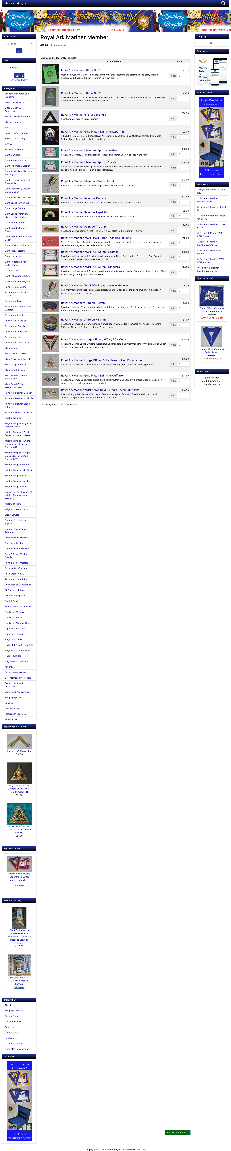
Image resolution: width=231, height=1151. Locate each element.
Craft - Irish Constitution (17, 245)
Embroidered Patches (16, 672)
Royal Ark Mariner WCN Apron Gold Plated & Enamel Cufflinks (100, 390)
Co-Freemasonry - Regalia (18, 677)
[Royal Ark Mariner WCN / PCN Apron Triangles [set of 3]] (50, 241)
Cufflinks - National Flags (17, 623)
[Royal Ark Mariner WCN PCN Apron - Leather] (50, 255)
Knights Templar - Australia (18, 481)
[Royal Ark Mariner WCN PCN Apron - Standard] (50, 270)
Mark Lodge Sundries (15, 364)
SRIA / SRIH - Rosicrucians (18, 606)
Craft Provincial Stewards (18, 197)
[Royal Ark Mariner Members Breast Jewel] (50, 183)
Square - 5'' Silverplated (19, 751)
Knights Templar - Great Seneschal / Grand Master (18, 434)
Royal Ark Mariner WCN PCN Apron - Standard (90, 267)
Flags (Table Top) (13, 656)
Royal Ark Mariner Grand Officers (17, 405)
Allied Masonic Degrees (17, 537)
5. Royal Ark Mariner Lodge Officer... (211, 226)
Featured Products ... (15, 714)
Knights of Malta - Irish (16, 509)
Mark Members (12, 348)
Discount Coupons (14, 1043)
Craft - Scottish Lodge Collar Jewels (16, 263)
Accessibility (11, 1027)
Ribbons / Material (14, 149)
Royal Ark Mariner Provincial (19, 398)
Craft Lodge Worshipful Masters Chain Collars (16, 215)
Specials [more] (205, 278)
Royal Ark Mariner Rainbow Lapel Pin (84, 212)
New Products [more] (15, 726)
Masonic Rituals (13, 122)
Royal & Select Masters (16, 562)
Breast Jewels (12, 514)
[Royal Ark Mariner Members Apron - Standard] (50, 165)
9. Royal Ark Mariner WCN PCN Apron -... (210, 261)
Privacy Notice (12, 1016)
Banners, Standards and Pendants (17, 95)
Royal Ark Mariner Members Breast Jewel (87, 181)
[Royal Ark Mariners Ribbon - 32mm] (50, 306)
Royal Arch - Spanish (15, 326)
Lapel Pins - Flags (14, 634)
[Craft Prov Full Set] (19, 1101)
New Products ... (13, 708)
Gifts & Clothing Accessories (13, 109)
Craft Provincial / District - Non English (18, 173)
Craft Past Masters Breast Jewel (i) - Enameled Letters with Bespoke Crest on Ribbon (19, 936)
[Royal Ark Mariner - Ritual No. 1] (50, 74)
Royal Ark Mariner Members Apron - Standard (90, 162)
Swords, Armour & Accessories (14, 685)
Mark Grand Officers (15, 370)
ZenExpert (141, 1149)
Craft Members (12, 155)
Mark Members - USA (16, 353)
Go (19, 51)
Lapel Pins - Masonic (15, 628)
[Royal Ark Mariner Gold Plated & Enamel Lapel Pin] (50, 135)
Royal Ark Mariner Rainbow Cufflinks (84, 198)
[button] (223, 3)
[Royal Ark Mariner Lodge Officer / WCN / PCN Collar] (50, 343)
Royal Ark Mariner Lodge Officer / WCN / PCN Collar (94, 339)
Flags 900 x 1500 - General (19, 645)
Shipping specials (13, 697)
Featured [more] (12, 900)
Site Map (9, 1038)
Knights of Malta (13, 503)
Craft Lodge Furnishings (17, 202)
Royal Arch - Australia (16, 331)
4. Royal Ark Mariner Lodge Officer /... (211, 217)
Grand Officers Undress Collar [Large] (212, 351)
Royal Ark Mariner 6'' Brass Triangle (83, 114)
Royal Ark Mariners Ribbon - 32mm (83, 302)
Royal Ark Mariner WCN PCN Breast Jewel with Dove (94, 285)
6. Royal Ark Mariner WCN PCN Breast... (210, 235)
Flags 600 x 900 (13, 639)
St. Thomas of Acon (15, 590)
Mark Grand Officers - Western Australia (16, 386)
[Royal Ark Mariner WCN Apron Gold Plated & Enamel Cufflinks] (50, 393)
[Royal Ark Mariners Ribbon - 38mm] (50, 323)
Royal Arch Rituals (14, 301)
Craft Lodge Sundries (15, 208)
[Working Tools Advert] (212, 70)
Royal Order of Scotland (17, 568)
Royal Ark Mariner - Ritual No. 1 (80, 70)
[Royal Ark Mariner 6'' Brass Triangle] (50, 116)
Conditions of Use (14, 1021)
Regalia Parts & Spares (16, 133)
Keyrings (9, 666)
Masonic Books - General (17, 116)
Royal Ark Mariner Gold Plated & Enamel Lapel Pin (92, 131)
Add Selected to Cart (178, 1132)
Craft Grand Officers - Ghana (16, 229)
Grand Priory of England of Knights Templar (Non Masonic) (18, 495)
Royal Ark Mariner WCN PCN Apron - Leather (89, 251)
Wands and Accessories (17, 692)
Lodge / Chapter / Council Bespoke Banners (19, 980)
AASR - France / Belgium (17, 281)
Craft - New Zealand (15, 250)
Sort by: (44, 44)
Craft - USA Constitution (17, 276)
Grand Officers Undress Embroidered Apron (212, 310)
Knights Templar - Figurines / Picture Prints (18, 425)
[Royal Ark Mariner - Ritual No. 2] (50, 96)
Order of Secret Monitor (17, 548)
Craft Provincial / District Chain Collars (17, 182)
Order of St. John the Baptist (15, 522)
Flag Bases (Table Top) (16, 661)
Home (11, 3)
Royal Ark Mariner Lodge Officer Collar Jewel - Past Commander (102, 360)
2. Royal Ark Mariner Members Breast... (207, 200)
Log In (22, 3)
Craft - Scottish (13, 256)
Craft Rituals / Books (15, 160)
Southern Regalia (113, 1149)
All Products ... (12, 719)
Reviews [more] (12, 848)
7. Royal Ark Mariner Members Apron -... (207, 243)
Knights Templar (13, 418)
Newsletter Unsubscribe (17, 1049)
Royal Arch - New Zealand (18, 342)
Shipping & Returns (14, 1010)
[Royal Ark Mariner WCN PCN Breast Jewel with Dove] (50, 289)
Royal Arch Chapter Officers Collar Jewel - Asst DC (19, 829)
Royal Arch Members (15, 287)
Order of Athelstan (14, 543)
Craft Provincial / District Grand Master (17, 190)
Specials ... (10, 703)
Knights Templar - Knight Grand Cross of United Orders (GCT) (17, 455)
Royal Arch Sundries (15, 315)
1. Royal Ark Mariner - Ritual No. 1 (211, 191)
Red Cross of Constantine (18, 584)
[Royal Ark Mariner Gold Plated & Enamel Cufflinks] (50, 379)
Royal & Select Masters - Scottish (17, 556)
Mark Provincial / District (17, 359)
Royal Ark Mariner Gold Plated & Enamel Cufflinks (92, 375)
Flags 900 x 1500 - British (18, 650)
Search (19, 75)
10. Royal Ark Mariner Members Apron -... (208, 269)
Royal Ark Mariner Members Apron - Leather (89, 150)
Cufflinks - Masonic (14, 612)
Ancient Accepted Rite (16, 579)
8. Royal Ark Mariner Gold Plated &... (210, 252)
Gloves (8, 144)
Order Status (11, 1032)
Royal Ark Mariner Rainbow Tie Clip (83, 226)
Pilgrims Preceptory (15, 595)
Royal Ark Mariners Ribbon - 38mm (83, 319)
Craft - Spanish (12, 270)
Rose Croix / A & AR (15, 573)
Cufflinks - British (13, 617)
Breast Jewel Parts (14, 102)
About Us (9, 1005)
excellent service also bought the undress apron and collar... (19, 876)
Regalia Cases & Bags (16, 138)
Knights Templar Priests (17, 486)
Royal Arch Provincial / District (16, 294)
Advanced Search (19, 80)
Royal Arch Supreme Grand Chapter (18, 308)
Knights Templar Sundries (17, 464)
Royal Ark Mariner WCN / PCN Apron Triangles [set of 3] (96, 237)
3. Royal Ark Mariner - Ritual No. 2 (211, 208)
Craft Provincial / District (17, 165)
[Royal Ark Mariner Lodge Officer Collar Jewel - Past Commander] (50, 362)
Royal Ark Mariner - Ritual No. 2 (81, 93)
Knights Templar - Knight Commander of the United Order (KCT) (18, 444)
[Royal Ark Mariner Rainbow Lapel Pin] (50, 214)
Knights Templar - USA (16, 475)
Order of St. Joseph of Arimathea (16, 530)
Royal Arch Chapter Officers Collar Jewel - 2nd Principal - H (19, 788)
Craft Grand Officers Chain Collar (18, 238)
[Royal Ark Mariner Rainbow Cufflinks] (50, 200)
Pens (7, 127)
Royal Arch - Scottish (15, 320)
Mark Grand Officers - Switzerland (16, 377)
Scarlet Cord (11, 601)
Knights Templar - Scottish (18, 470)
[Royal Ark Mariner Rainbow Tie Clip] (50, 228)
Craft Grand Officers (15, 222)
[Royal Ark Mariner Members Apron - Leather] (50, 152)
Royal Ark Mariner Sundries (18, 412)
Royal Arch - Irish (13, 337)
